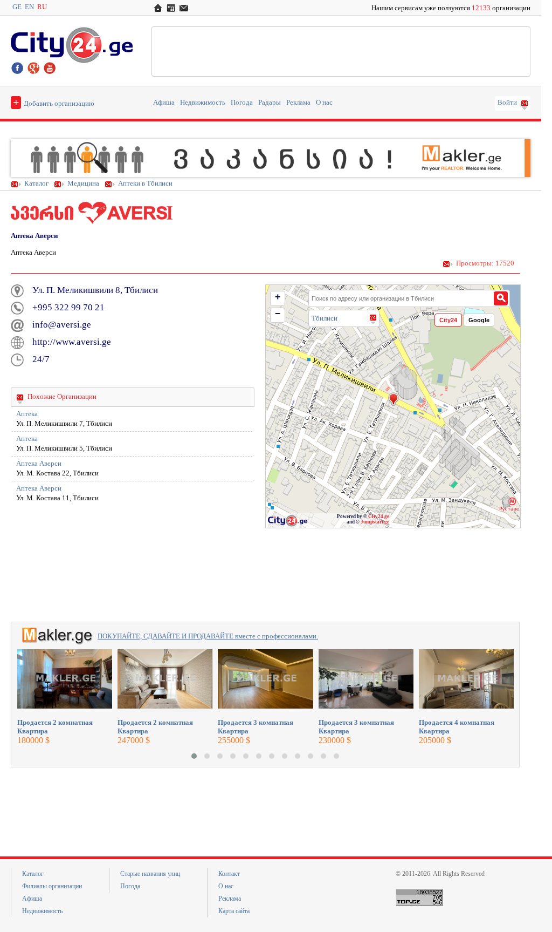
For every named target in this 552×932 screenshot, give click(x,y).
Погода (242, 102)
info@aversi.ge (61, 324)
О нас (324, 102)
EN (29, 7)
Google (478, 320)
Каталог (36, 183)
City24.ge (378, 516)
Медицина (83, 183)
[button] (194, 756)
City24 (448, 320)
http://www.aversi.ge (71, 342)
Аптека (27, 414)
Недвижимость (202, 102)
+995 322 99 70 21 (68, 307)
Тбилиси (324, 318)
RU (42, 7)
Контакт (229, 873)
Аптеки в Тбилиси (145, 183)
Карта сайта (234, 911)
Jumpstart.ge (375, 522)
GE (17, 7)
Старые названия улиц (150, 873)
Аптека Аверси (38, 463)
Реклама (298, 102)
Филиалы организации (52, 886)
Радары (269, 102)
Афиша (164, 102)
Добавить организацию (53, 102)
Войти (507, 102)
